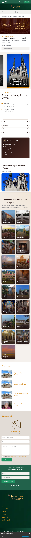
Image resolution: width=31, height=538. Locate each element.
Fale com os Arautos (22, 531)
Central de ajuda (8, 531)
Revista (4, 511)
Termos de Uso (13, 456)
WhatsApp (5, 128)
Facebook (5, 118)
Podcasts (4, 514)
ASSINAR (26, 1)
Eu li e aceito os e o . (15, 456)
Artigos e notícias (6, 517)
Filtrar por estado (6, 45)
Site (3, 132)
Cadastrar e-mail (8, 481)
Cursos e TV (5, 509)
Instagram (5, 125)
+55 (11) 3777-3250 (15, 431)
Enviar (7, 460)
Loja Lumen (5, 486)
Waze (4, 121)
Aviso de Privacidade (22, 456)
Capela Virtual (6, 520)
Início (3, 506)
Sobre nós (4, 16)
